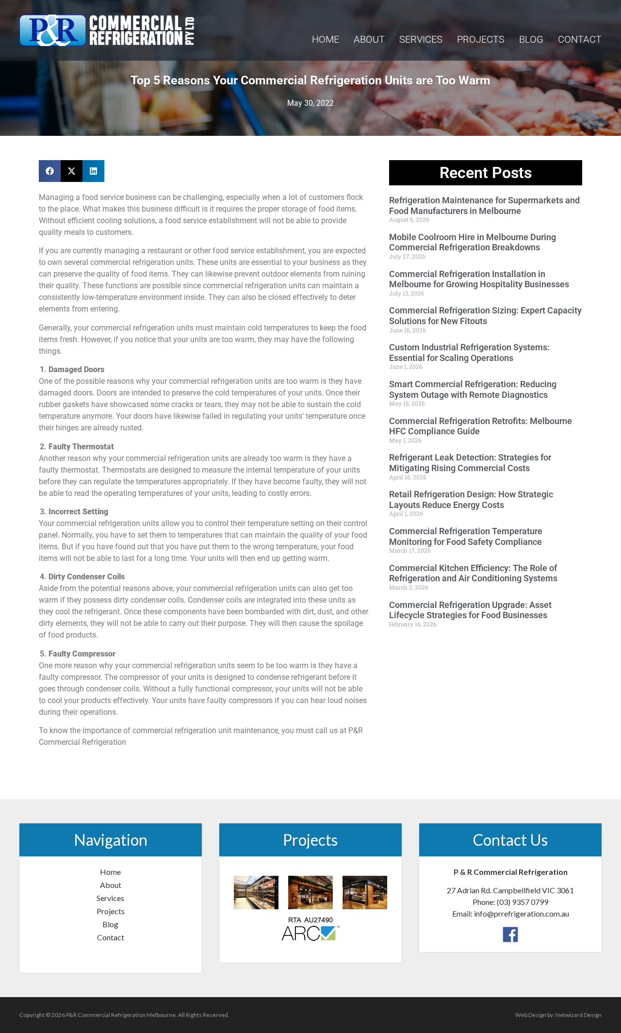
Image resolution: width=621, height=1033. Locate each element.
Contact (580, 39)
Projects (481, 39)
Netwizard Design (579, 1014)
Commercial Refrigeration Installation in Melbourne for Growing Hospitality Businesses (479, 279)
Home (325, 39)
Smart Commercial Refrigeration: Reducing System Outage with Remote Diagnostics (472, 389)
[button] (50, 171)
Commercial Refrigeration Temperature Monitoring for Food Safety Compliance (465, 536)
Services (420, 39)
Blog (531, 39)
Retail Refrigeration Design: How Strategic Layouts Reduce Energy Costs (471, 499)
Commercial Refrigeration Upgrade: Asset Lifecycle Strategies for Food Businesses (470, 610)
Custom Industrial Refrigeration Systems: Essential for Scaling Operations (469, 352)
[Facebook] (510, 933)
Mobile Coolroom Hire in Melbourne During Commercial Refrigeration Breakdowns (472, 242)
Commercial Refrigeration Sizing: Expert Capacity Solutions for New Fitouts (485, 315)
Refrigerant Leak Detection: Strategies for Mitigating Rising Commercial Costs (470, 462)
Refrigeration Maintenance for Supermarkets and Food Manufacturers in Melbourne (484, 205)
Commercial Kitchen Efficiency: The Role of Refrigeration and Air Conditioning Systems (473, 573)
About (369, 39)
